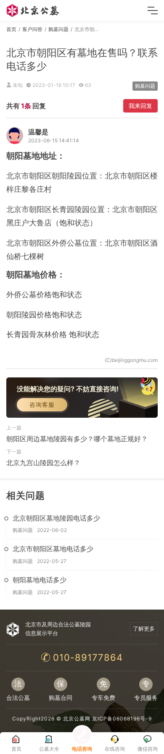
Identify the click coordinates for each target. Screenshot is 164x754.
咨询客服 (42, 404)
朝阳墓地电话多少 (39, 580)
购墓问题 (58, 29)
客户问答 (32, 29)
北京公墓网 (76, 718)
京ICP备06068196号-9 (122, 718)
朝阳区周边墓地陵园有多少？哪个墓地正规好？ (77, 439)
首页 (11, 29)
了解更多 (144, 628)
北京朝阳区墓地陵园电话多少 (56, 518)
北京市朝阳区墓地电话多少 (53, 549)
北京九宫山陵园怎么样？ (43, 462)
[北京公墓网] (33, 10)
